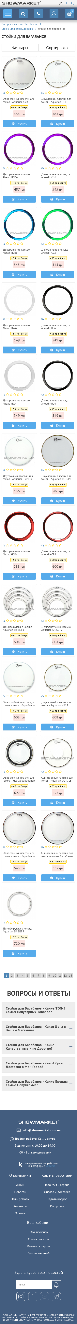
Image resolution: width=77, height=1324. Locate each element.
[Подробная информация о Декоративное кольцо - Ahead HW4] (19, 375)
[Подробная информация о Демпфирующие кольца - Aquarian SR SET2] (57, 601)
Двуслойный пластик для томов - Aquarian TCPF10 (18, 478)
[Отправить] (56, 1284)
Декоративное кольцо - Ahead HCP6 (55, 176)
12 (65, 975)
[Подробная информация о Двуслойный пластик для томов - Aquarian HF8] (57, 73)
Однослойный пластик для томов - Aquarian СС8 (19, 100)
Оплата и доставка (57, 1192)
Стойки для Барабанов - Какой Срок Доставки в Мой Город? (34, 1065)
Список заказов (38, 1239)
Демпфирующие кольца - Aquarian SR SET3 (18, 930)
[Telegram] (56, 1296)
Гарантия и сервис (57, 1185)
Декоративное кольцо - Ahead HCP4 (17, 176)
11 (59, 975)
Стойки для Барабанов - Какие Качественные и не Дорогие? (30, 1047)
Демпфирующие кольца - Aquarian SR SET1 (18, 628)
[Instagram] (21, 1296)
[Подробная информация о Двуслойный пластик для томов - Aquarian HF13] (57, 677)
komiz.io (50, 1166)
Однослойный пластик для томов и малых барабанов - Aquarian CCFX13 (19, 856)
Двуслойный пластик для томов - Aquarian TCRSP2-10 (56, 479)
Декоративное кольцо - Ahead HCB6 (17, 251)
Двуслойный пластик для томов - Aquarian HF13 (56, 704)
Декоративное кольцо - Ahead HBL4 (55, 402)
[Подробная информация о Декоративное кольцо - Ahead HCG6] (57, 224)
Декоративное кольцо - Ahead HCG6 (55, 251)
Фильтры (20, 48)
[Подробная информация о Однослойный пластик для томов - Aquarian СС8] (19, 73)
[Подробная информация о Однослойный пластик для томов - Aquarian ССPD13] (57, 752)
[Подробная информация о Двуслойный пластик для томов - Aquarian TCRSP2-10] (57, 450)
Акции (20, 1185)
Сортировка (57, 48)
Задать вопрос (57, 1199)
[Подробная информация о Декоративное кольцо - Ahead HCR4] (19, 526)
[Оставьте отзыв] (13, 92)
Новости (20, 1192)
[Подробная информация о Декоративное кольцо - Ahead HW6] (19, 300)
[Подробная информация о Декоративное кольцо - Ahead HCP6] (57, 149)
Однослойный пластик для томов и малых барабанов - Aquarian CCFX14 (57, 856)
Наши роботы (20, 1199)
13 (70, 975)
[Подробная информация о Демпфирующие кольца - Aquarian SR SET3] (19, 903)
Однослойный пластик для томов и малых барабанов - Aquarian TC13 (19, 705)
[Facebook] (32, 1296)
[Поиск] (23, 13)
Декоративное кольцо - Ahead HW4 (17, 402)
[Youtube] (44, 1296)
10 (54, 975)
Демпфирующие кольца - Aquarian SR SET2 (56, 628)
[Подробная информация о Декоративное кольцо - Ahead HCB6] (19, 224)
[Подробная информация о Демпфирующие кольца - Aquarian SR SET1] (19, 601)
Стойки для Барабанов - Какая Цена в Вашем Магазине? (36, 1028)
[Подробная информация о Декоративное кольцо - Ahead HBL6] (57, 300)
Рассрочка (57, 1206)
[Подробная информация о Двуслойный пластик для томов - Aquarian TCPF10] (19, 450)
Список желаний (39, 1253)
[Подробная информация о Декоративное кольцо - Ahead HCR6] (57, 526)
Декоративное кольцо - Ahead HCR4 (17, 553)
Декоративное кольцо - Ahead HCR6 (55, 553)
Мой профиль (38, 1232)
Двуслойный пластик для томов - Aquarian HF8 (56, 100)
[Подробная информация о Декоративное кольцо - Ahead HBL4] (57, 375)
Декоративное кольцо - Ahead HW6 (17, 327)
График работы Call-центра (35, 1139)
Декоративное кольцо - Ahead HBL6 (55, 327)
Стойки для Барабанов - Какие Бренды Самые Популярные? (37, 1083)
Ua (60, 3)
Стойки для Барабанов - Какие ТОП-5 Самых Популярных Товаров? (35, 1010)
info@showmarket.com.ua (42, 1130)
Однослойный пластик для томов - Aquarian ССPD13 (57, 779)
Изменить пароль (38, 1246)
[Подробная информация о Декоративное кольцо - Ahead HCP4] (19, 149)
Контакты (20, 1206)
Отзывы (20, 1213)
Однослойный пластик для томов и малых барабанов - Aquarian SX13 (19, 780)
